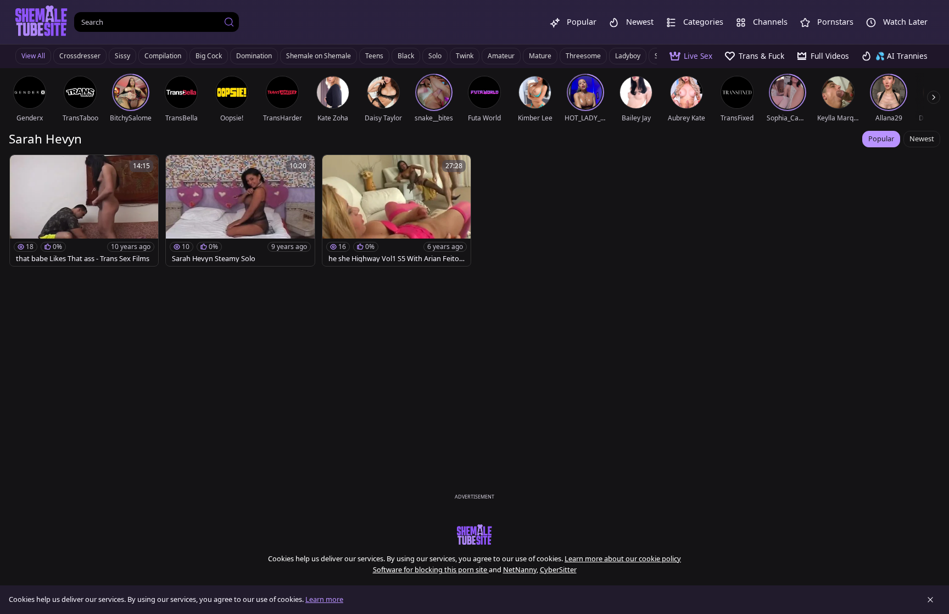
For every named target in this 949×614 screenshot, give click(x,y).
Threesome (583, 55)
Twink (464, 55)
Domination (254, 55)
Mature (540, 55)
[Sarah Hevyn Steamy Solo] (240, 210)
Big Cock (209, 55)
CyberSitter (558, 569)
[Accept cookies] (930, 600)
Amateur (501, 55)
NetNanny (520, 569)
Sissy (122, 55)
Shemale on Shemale (318, 55)
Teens (374, 55)
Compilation (162, 55)
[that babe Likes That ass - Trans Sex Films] (84, 210)
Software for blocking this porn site (431, 569)
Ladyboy (627, 55)
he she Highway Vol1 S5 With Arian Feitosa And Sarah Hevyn (395, 258)
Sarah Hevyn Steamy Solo (213, 258)
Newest (921, 138)
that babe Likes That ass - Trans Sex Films (82, 258)
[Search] (229, 22)
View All (33, 55)
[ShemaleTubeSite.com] (41, 21)
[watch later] (23, 168)
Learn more (324, 599)
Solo (435, 55)
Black (406, 55)
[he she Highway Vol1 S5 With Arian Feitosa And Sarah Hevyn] (396, 210)
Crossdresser (80, 55)
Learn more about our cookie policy (623, 558)
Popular (881, 138)
